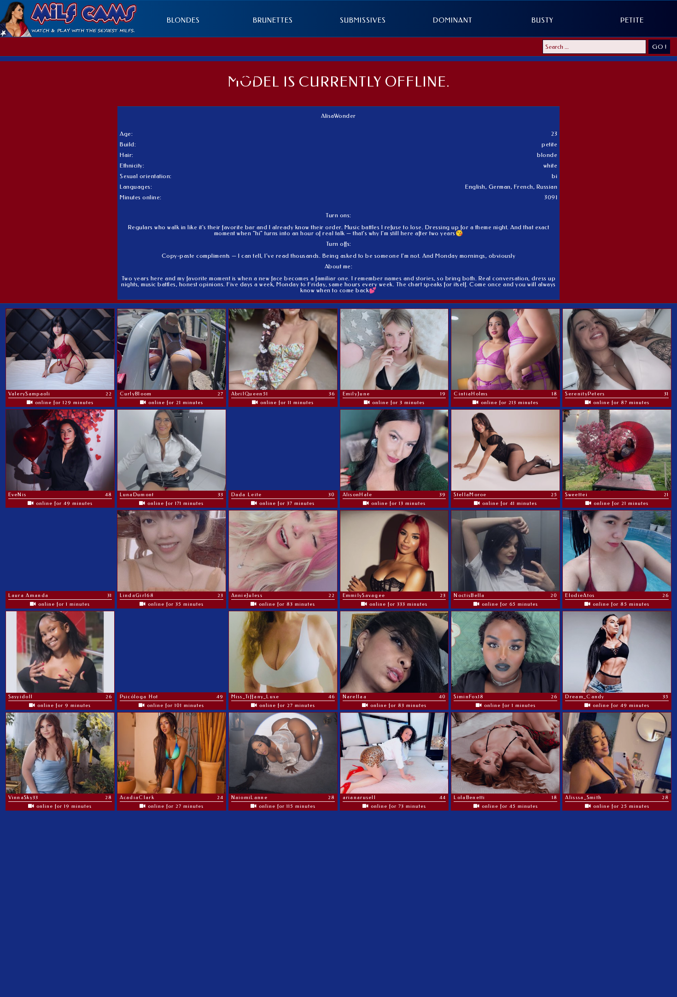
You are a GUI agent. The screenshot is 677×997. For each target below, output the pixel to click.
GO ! (659, 46)
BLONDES (183, 20)
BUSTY (542, 20)
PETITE (632, 20)
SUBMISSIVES (363, 20)
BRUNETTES (273, 20)
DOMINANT (453, 20)
